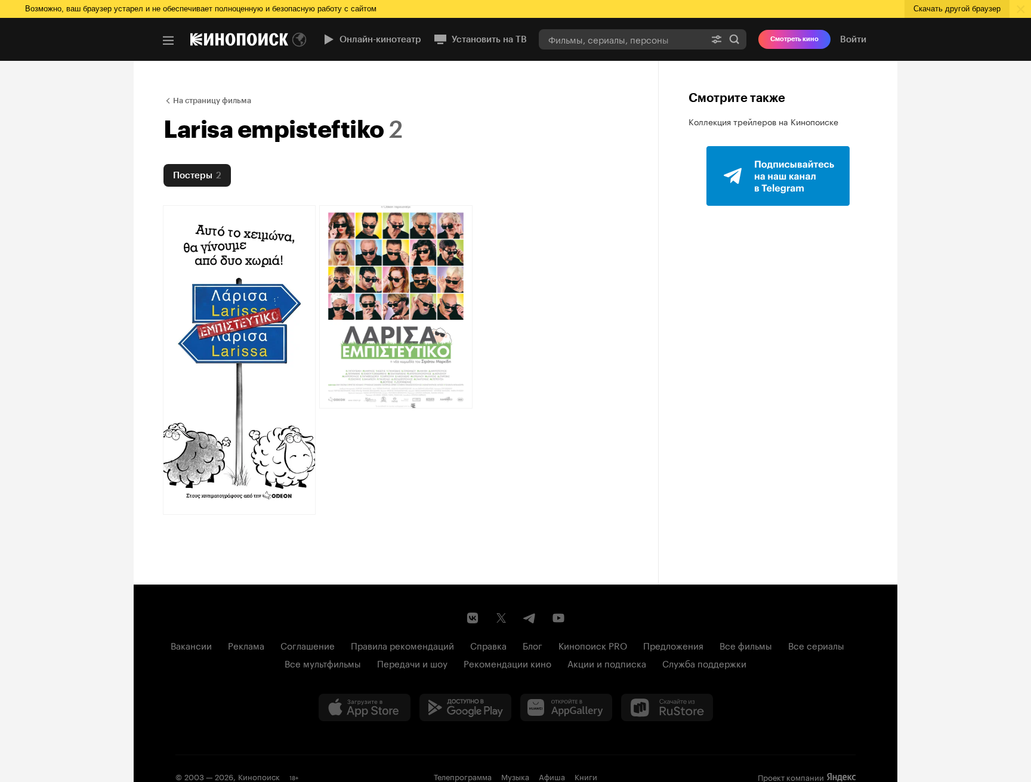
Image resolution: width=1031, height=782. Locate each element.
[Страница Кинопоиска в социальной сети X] (501, 618)
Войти (853, 39)
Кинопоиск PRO (592, 645)
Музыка (515, 776)
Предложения (673, 645)
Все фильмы (746, 645)
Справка (488, 645)
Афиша (552, 776)
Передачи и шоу (412, 663)
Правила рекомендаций (402, 645)
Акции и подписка (606, 663)
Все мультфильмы (323, 663)
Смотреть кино (794, 39)
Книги (586, 776)
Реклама (246, 645)
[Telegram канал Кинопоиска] (530, 618)
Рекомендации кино (507, 663)
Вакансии (191, 645)
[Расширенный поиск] (717, 39)
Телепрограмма (463, 776)
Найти (734, 39)
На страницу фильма (212, 100)
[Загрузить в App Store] (364, 707)
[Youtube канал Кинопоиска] (558, 618)
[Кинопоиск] (239, 39)
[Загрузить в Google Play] (465, 707)
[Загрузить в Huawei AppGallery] (566, 707)
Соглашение (307, 645)
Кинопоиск (259, 776)
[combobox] (622, 39)
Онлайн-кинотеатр (380, 39)
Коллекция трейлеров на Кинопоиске (763, 121)
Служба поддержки (704, 663)
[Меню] (168, 40)
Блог (532, 645)
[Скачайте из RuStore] (667, 707)
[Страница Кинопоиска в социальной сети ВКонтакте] (472, 618)
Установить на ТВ (489, 39)
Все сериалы (816, 645)
